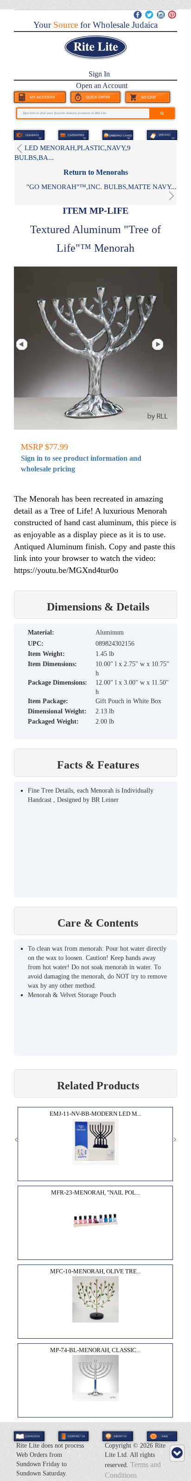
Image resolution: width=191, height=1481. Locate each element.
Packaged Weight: (53, 721)
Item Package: (48, 701)
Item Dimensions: (52, 664)
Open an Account (101, 85)
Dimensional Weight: (57, 711)
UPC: (36, 643)
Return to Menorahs (96, 172)
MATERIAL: (41, 632)
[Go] (162, 113)
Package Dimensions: (57, 682)
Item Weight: (46, 653)
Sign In (99, 74)
